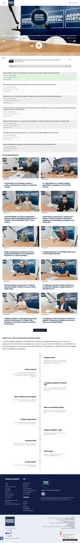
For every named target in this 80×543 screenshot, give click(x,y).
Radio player (25, 503)
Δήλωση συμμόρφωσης (27, 492)
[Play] (10, 66)
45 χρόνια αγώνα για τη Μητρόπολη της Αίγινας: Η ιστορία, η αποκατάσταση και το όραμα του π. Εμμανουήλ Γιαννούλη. (20, 185)
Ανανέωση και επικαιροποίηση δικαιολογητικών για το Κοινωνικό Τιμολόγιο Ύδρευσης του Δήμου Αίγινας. (30, 84)
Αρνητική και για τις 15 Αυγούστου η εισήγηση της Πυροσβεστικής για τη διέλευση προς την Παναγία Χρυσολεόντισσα (33, 96)
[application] (40, 66)
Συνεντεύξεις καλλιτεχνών (28, 510)
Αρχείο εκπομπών (26, 508)
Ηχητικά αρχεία (26, 506)
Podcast (24, 505)
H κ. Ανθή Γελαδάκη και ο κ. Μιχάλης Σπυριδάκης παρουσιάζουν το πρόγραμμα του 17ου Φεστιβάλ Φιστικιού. (56, 185)
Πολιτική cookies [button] (65, 536)
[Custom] (75, 3)
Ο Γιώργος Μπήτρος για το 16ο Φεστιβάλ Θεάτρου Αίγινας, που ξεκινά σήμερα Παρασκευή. (59, 253)
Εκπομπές (7, 179)
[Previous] (11, 66)
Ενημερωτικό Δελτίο (7, 79)
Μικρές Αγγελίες (8, 502)
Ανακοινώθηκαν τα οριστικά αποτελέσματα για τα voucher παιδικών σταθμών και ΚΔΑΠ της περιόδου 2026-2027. (32, 73)
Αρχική (6, 483)
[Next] (13, 66)
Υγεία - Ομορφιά (8, 490)
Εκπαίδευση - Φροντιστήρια (10, 486)
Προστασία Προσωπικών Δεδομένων (29, 490)
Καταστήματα (7, 488)
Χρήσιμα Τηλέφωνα (26, 483)
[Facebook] (70, 3)
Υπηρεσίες (7, 492)
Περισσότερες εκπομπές (40, 330)
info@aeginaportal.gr (71, 518)
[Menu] (4, 3)
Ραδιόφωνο (25, 501)
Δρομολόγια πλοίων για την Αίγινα (11, 500)
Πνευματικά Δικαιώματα (27, 488)
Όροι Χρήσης (25, 486)
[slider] (69, 66)
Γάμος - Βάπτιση (8, 497)
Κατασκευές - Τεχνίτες (9, 495)
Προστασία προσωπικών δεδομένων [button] (69, 537)
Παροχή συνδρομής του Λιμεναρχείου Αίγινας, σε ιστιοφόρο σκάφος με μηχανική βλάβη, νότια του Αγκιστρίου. (31, 132)
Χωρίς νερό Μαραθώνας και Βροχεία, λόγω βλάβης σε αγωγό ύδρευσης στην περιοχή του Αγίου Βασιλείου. (30, 144)
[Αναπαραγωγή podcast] (3, 73)
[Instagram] (73, 3)
